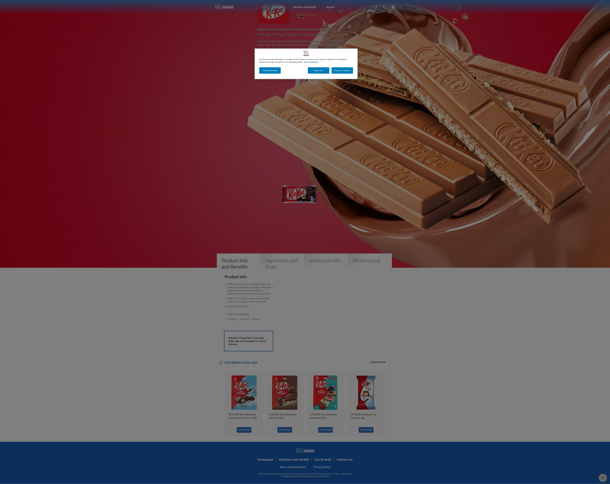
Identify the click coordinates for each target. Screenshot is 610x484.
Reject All (318, 70)
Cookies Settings (269, 70)
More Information (311, 62)
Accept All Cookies (342, 70)
